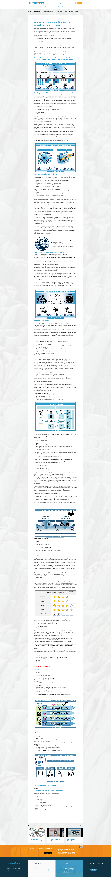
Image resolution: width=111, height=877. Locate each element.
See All (81, 825)
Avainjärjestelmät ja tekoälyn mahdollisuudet (36, 840)
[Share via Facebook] (34, 818)
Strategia (71, 11)
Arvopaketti (36, 814)
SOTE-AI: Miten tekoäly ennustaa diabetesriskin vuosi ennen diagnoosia (54, 840)
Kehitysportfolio (37, 11)
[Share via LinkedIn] (40, 818)
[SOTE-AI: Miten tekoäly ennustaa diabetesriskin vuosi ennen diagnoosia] (55, 832)
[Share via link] (43, 818)
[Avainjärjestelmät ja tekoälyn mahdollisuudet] (36, 832)
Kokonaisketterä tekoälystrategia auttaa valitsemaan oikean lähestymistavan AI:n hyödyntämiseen (73, 840)
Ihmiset (65, 11)
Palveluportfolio (58, 11)
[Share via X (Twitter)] (37, 818)
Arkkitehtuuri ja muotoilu (48, 11)
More (76, 11)
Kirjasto (29, 11)
